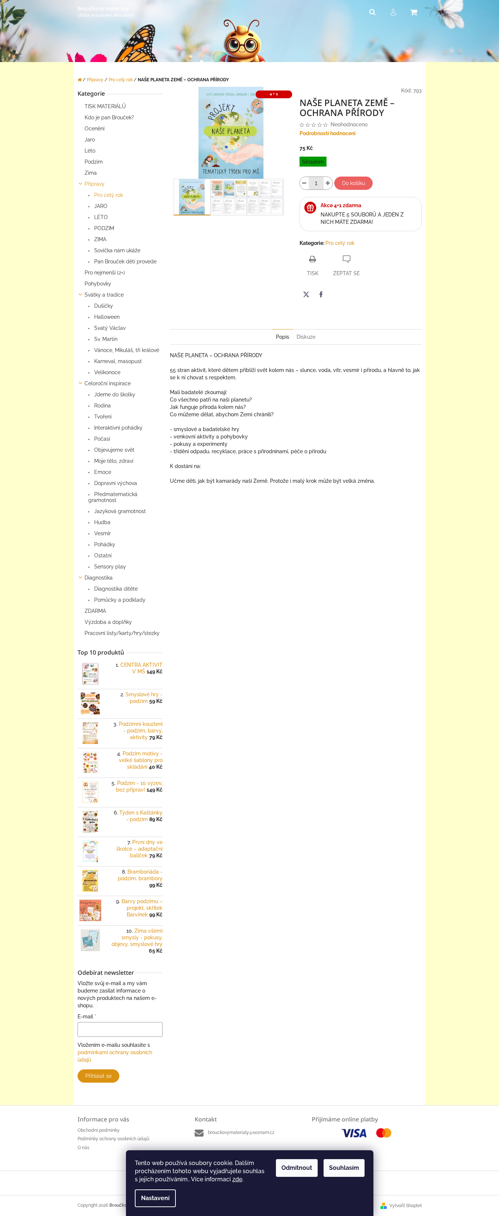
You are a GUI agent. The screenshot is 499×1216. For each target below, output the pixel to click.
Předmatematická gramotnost (112, 497)
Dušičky (103, 306)
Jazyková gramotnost (119, 511)
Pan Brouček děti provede (125, 261)
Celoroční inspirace (108, 383)
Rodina (102, 406)
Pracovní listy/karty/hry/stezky (122, 633)
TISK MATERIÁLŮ (105, 106)
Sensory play (109, 567)
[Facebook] (321, 294)
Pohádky (104, 544)
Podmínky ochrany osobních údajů (113, 1138)
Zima (91, 173)
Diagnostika (99, 578)
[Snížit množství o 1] (304, 183)
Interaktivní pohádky (118, 428)
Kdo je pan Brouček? (109, 117)
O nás (83, 1147)
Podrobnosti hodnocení (328, 133)
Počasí (101, 439)
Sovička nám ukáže (116, 250)
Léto (90, 151)
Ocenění (95, 128)
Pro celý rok (108, 195)
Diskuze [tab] (306, 337)
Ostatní (102, 556)
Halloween (106, 317)
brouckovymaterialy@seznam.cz (241, 1132)
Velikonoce (106, 372)
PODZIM (103, 228)
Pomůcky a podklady (119, 600)
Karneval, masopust (117, 361)
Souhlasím (344, 1167)
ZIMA (99, 239)
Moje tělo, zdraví (113, 461)
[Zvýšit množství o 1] (328, 183)
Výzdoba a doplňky (108, 622)
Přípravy (95, 184)
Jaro (90, 140)
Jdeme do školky (114, 394)
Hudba (101, 522)
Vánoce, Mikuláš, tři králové (126, 350)
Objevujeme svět (113, 450)
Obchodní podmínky (99, 1130)
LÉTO (100, 217)
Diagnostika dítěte (115, 589)
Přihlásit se (98, 1076)
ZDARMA (95, 611)
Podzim (94, 162)
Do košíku (353, 183)
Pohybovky (98, 284)
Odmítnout (296, 1167)
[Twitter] (306, 294)
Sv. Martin (105, 339)
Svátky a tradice (104, 295)
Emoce (102, 472)
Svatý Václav (109, 328)
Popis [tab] (282, 337)
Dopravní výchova (115, 483)
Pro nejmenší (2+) (105, 273)
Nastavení (155, 1198)
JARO (100, 206)
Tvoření (102, 417)
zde (237, 1179)
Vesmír (102, 533)
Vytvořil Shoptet (405, 1205)
